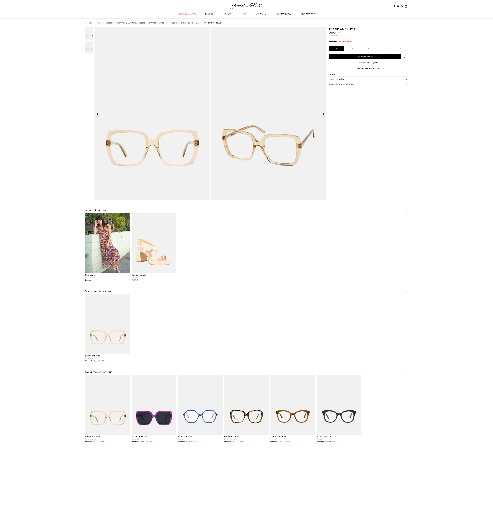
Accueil (88, 23)
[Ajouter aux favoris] (405, 56)
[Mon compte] (402, 6)
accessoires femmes (115, 23)
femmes (99, 23)
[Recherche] (393, 6)
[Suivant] (323, 114)
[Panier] (406, 6)
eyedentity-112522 (212, 23)
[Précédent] (98, 114)
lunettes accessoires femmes (142, 23)
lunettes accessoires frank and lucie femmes (180, 23)
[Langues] (398, 6)
